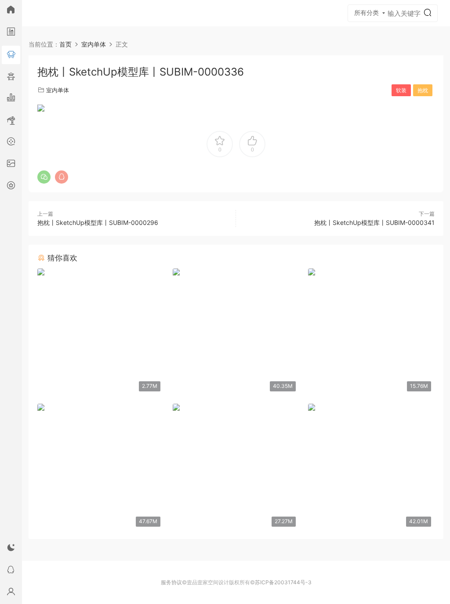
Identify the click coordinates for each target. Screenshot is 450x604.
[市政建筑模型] (11, 99)
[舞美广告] (11, 143)
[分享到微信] (44, 177)
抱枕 (422, 90)
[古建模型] (11, 77)
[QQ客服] (11, 571)
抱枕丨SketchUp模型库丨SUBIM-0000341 (374, 222)
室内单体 (57, 90)
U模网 (42, 13)
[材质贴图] (11, 165)
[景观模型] (11, 33)
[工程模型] (11, 121)
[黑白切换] (11, 549)
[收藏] (11, 186)
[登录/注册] (11, 593)
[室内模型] (11, 55)
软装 (401, 90)
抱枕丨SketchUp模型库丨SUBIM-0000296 (97, 222)
